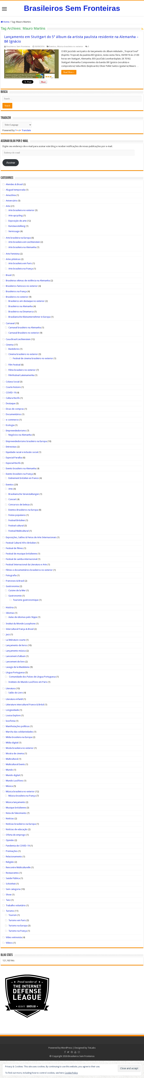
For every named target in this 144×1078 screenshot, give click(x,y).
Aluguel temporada (15, 189)
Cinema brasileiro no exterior (23, 354)
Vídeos (9, 942)
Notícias (10, 818)
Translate (26, 130)
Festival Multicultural (18, 531)
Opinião (10, 840)
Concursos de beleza (19, 504)
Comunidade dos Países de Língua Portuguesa (32, 676)
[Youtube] (75, 1052)
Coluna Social (12, 381)
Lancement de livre (15, 661)
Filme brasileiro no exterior (22, 370)
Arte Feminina (12, 253)
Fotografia (11, 575)
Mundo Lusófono (14, 780)
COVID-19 (11, 392)
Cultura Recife (13, 398)
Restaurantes (12, 873)
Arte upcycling (15, 215)
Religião (10, 862)
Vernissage (13, 231)
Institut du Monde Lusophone (20, 623)
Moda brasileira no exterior (20, 748)
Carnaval (10, 323)
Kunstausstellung (16, 226)
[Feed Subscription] (142, 29)
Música (9, 786)
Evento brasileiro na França (19, 474)
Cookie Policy (71, 1073)
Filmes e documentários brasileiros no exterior (29, 570)
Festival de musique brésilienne (21, 553)
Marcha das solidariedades (19, 731)
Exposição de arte (17, 220)
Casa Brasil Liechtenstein (18, 339)
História (10, 607)
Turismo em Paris (17, 920)
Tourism (12, 915)
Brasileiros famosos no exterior (22, 286)
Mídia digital (12, 742)
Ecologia (10, 425)
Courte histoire (13, 387)
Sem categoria (13, 889)
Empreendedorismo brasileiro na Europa (26, 441)
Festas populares (17, 515)
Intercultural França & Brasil (20, 629)
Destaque (10, 403)
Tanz (8, 900)
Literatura (10, 688)
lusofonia (10, 721)
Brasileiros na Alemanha (20, 306)
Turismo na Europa (17, 925)
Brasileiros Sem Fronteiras (72, 8)
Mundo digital (13, 775)
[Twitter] (68, 1052)
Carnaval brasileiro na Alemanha (24, 327)
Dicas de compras (15, 409)
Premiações (12, 851)
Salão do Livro (15, 692)
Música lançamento (15, 802)
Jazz (8, 634)
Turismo (10, 911)
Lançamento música (16, 650)
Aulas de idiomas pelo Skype (22, 617)
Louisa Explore (13, 715)
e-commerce (12, 419)
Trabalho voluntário (16, 905)
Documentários (13, 414)
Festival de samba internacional (21, 559)
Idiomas (10, 613)
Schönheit (11, 883)
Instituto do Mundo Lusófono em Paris (27, 682)
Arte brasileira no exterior (21, 210)
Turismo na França (17, 931)
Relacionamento (14, 856)
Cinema (9, 344)
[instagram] (78, 1052)
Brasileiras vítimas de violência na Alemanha (28, 280)
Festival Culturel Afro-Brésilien (21, 542)
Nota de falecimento (16, 813)
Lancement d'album (15, 656)
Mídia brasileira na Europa (19, 737)
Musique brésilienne (16, 807)
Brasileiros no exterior (17, 297)
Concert (12, 499)
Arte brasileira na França (20, 268)
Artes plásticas (13, 259)
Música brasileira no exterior (70, 46)
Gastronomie (15, 595)
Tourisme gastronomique (25, 600)
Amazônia (11, 195)
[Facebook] (65, 1052)
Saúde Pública (13, 878)
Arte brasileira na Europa (18, 237)
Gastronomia (12, 586)
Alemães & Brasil (14, 184)
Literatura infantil (14, 699)
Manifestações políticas (18, 726)
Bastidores (13, 349)
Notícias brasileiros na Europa (21, 824)
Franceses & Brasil (15, 580)
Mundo (9, 769)
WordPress (66, 1047)
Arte (8, 206)
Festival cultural (16, 525)
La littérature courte (15, 640)
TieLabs (92, 1047)
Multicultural (12, 759)
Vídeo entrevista (14, 937)
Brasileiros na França (16, 291)
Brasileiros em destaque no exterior (26, 301)
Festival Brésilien (16, 520)
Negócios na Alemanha (20, 434)
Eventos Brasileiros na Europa (23, 510)
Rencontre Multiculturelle (18, 867)
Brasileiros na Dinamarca (21, 311)
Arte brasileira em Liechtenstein (24, 242)
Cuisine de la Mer (17, 590)
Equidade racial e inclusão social (22, 452)
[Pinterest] (71, 1052)
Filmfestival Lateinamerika (21, 375)
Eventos (52, 46)
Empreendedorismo (16, 430)
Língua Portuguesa (15, 672)
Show (8, 894)
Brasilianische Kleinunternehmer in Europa (29, 317)
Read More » (68, 72)
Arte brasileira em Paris (20, 263)
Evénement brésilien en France (23, 478)
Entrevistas (11, 446)
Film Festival (14, 364)
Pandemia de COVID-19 (18, 845)
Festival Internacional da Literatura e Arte (26, 564)
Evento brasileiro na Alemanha (21, 468)
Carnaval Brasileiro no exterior (23, 332)
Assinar (10, 162)
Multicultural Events (15, 764)
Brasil (8, 275)
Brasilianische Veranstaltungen (23, 494)
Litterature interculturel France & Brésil (25, 704)
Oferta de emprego (16, 834)
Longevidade (12, 710)
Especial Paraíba (14, 457)
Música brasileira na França (22, 795)
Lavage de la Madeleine (18, 667)
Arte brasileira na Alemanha (22, 247)
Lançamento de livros (16, 645)
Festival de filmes (14, 548)
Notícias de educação (16, 829)
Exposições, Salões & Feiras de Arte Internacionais (31, 537)
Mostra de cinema (15, 753)
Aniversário (11, 200)
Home (6, 22)
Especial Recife (13, 463)
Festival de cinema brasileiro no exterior (33, 358)
